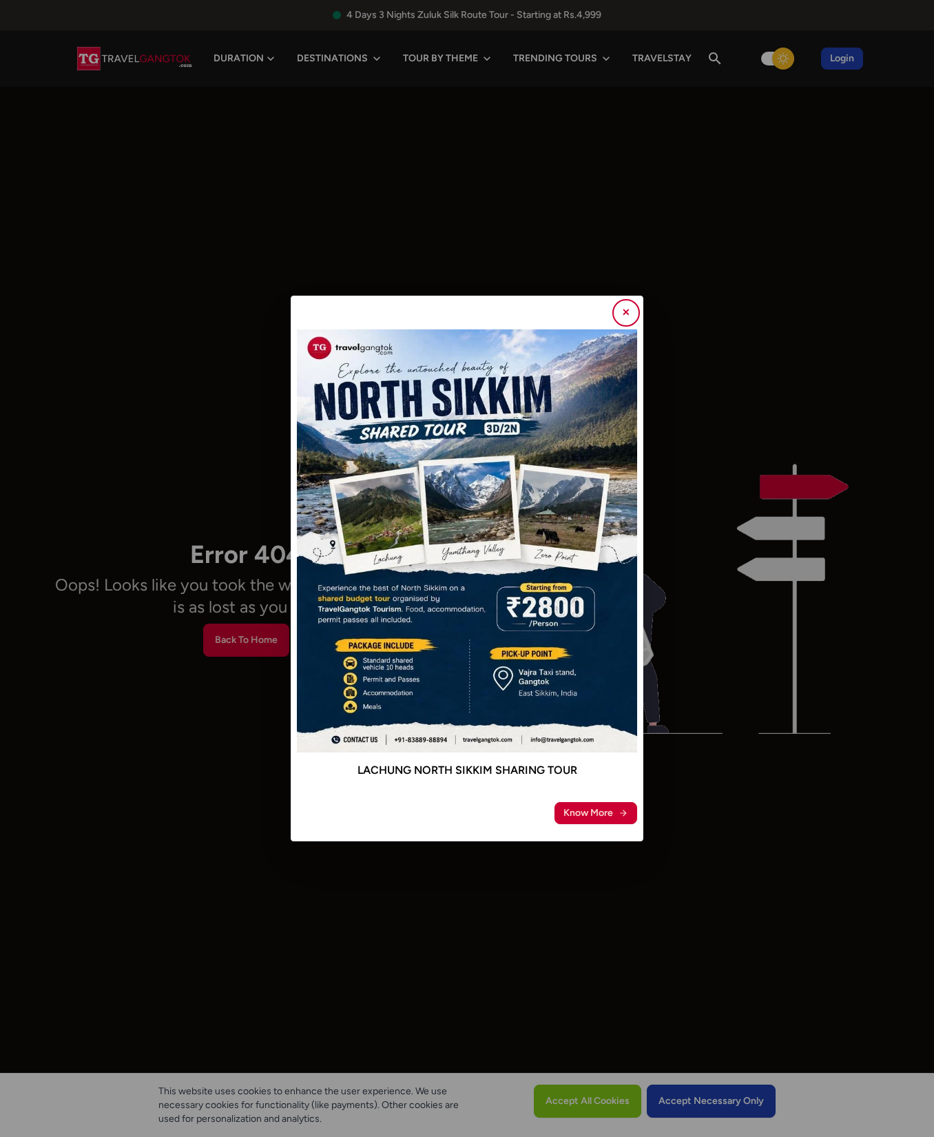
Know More (588, 813)
